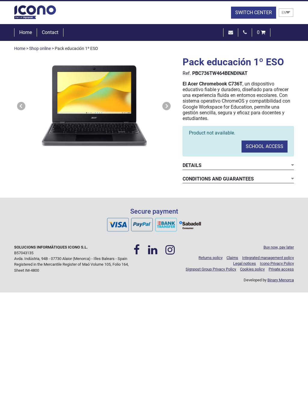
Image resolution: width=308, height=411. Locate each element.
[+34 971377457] (245, 32)
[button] (21, 106)
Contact (50, 32)
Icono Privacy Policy (277, 263)
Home (25, 32)
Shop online (40, 48)
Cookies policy (252, 269)
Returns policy (211, 257)
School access (264, 146)
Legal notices (244, 263)
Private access (281, 269)
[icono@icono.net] (230, 32)
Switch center (253, 12)
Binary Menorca (280, 280)
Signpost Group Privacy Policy (211, 269)
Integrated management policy (268, 257)
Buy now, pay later (278, 247)
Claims (232, 257)
